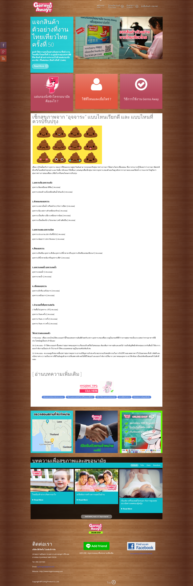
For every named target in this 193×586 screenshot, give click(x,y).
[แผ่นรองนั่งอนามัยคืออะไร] (52, 80)
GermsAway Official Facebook (141, 549)
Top (109, 577)
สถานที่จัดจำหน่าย (124, 392)
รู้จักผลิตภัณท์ (114, 6)
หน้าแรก (100, 6)
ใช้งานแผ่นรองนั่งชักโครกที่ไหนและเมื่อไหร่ (80, 392)
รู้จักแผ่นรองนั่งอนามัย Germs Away (53, 392)
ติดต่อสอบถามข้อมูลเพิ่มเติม (141, 392)
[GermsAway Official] (141, 541)
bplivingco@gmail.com (45, 562)
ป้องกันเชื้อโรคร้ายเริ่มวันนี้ (51, 30)
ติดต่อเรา (131, 6)
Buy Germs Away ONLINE (142, 435)
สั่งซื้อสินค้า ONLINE (149, 6)
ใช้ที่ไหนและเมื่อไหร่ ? (96, 94)
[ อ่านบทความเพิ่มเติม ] (57, 369)
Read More (52, 435)
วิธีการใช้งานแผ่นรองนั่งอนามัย (106, 392)
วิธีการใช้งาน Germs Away (141, 94)
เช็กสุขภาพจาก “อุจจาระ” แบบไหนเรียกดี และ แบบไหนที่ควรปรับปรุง (92, 115)
